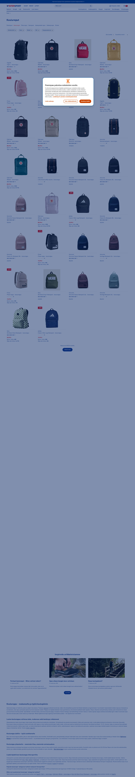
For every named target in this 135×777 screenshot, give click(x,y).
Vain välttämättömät (70, 101)
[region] (68, 92)
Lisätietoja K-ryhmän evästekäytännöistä (64, 96)
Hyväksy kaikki (85, 101)
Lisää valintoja (49, 101)
